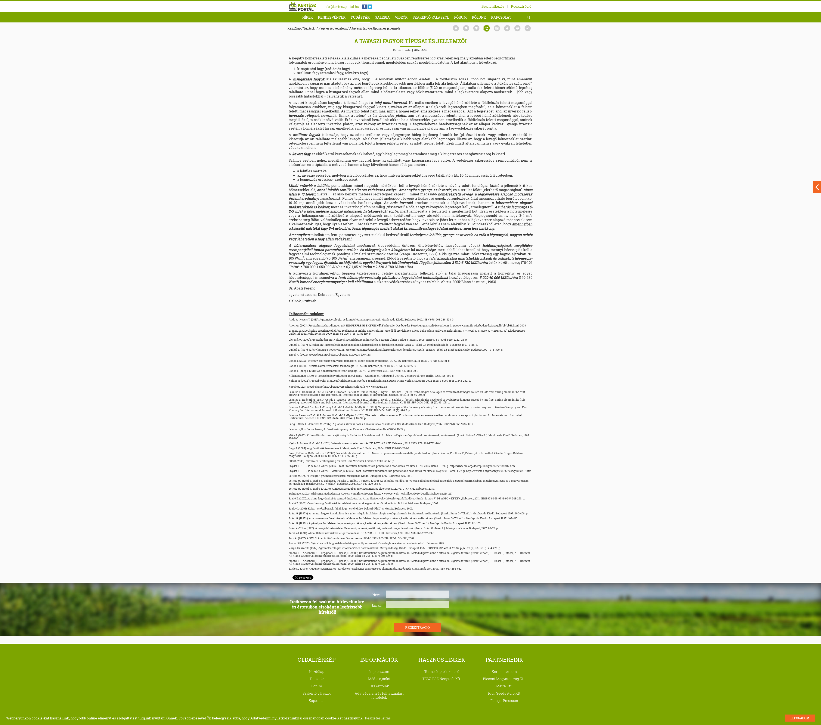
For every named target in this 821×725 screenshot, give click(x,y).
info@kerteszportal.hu (341, 6)
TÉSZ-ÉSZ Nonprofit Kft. (441, 678)
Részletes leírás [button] (378, 718)
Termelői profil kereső (441, 671)
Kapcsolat (501, 17)
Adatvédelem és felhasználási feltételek (379, 695)
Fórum (460, 17)
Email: (377, 605)
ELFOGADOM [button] (799, 718)
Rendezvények (332, 17)
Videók (401, 17)
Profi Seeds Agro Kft (504, 693)
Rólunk (479, 17)
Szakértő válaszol (431, 17)
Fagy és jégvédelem (333, 28)
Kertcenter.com (504, 671)
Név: (375, 594)
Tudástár (360, 17)
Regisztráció (521, 6)
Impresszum (379, 671)
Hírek (307, 17)
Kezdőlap (294, 28)
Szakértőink (379, 686)
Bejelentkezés (492, 6)
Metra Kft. (504, 686)
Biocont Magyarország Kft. (504, 678)
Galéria (382, 17)
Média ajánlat (379, 678)
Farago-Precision (504, 700)
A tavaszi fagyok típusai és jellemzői (374, 28)
